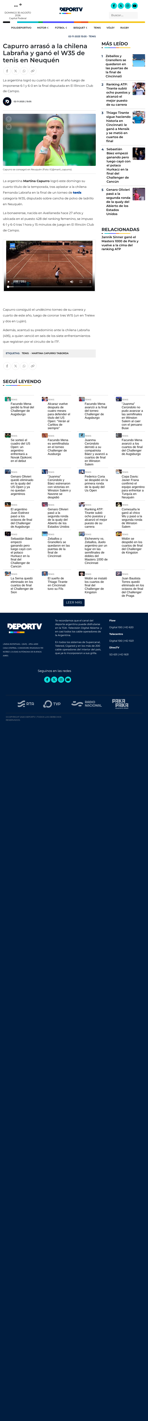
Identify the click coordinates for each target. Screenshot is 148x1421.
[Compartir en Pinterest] (9, 119)
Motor (41, 27)
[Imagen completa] (9, 127)
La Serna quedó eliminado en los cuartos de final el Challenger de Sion (22, 585)
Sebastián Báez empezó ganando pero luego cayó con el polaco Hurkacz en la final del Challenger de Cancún (118, 166)
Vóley (111, 27)
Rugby (124, 27)
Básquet (79, 27)
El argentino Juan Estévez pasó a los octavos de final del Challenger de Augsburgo (21, 518)
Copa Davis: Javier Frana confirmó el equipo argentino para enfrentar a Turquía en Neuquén (133, 487)
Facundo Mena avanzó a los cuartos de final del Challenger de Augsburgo (132, 447)
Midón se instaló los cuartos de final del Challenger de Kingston (96, 585)
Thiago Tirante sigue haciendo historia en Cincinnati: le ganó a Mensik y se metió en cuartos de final (118, 127)
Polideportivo (21, 27)
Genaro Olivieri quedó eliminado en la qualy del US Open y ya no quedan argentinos (22, 485)
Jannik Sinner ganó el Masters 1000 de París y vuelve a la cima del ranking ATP (120, 243)
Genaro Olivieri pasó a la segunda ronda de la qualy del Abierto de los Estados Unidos (118, 202)
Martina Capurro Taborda (50, 353)
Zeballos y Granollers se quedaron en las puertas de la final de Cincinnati (117, 66)
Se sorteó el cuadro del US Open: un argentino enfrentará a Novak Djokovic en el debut (21, 451)
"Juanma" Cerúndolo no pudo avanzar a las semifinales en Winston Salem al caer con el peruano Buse (132, 416)
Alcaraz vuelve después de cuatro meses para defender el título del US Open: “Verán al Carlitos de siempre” (59, 416)
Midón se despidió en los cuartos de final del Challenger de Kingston (132, 545)
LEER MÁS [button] (74, 602)
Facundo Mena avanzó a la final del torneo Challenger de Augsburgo (96, 410)
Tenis (97, 27)
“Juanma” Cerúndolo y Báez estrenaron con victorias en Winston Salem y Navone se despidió (59, 487)
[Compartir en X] (15, 71)
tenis (77, 193)
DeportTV (71, 10)
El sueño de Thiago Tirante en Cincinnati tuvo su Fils (57, 584)
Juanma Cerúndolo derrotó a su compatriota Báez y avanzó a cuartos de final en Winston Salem (96, 452)
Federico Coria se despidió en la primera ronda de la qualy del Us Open (96, 483)
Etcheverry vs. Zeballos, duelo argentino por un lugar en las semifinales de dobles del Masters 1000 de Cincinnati (96, 551)
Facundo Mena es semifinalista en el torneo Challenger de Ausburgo (58, 447)
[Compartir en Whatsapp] (24, 71)
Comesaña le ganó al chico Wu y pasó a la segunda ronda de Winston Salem (132, 518)
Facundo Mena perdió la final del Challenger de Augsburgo (22, 409)
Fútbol (60, 27)
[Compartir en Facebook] (7, 71)
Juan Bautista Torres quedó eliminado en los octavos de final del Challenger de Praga (133, 587)
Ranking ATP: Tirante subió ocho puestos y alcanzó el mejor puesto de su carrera (118, 95)
